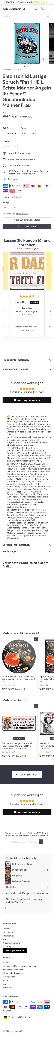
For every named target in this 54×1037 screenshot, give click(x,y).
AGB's (5, 939)
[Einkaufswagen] (42, 9)
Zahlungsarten (9, 976)
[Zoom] (43, 59)
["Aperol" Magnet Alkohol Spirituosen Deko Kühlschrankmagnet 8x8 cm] (19, 664)
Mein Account (9, 987)
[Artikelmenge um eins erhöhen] (14, 207)
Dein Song (7, 946)
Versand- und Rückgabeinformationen (19, 966)
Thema (6, 141)
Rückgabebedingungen (12, 973)
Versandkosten (22, 213)
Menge (6, 202)
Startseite (7, 69)
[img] (30, 296)
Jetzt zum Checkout (27, 226)
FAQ (4, 984)
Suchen (6, 980)
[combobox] (27, 15)
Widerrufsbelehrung (11, 943)
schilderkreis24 (14, 9)
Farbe (23, 128)
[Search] (48, 15)
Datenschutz (8, 936)
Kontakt (6, 928)
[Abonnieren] (41, 841)
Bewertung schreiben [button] (27, 400)
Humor (16, 69)
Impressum (8, 932)
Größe (6, 128)
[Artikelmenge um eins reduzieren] (5, 207)
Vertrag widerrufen (15, 950)
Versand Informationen (13, 969)
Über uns (6, 962)
